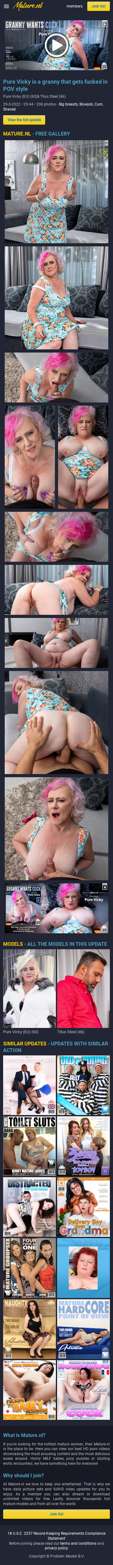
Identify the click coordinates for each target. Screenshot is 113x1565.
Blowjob (86, 104)
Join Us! (98, 6)
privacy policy (56, 1548)
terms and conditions (78, 1543)
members (75, 6)
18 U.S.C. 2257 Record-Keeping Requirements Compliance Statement (56, 1536)
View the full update (24, 120)
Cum (98, 104)
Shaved (9, 109)
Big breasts (68, 104)
